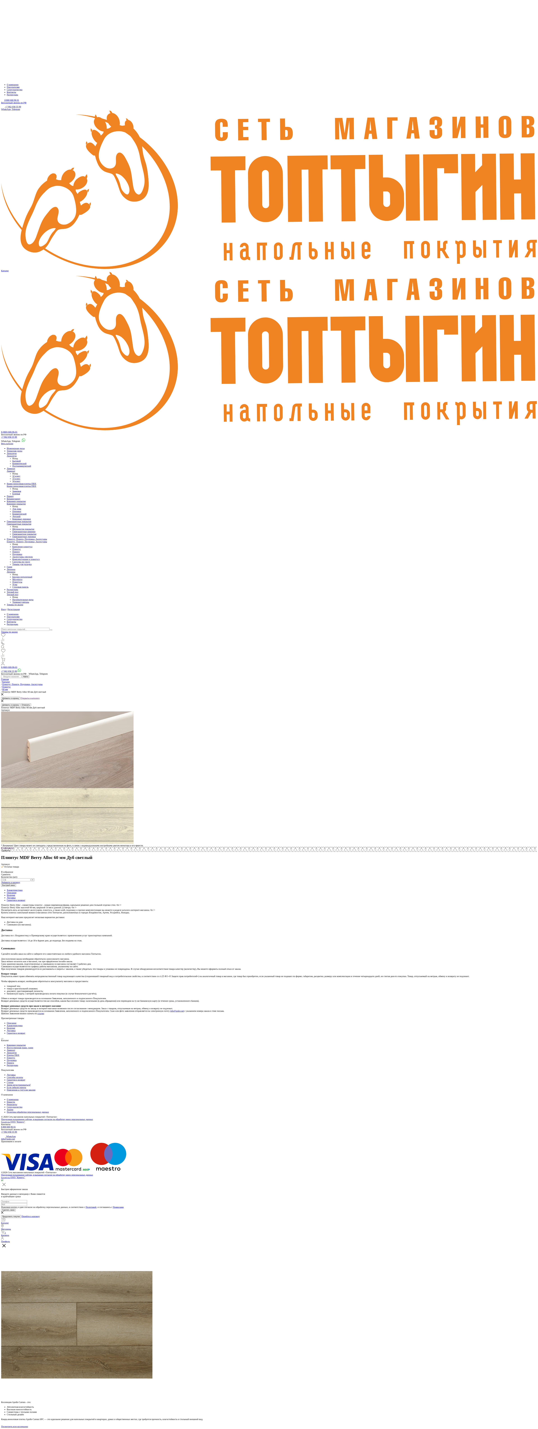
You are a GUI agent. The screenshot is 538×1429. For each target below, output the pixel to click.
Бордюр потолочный (22, 577)
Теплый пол (12, 592)
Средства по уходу (21, 562)
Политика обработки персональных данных (28, 1112)
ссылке (40, 1013)
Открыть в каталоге (30, 698)
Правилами (118, 1207)
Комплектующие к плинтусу (26, 559)
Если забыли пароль (16, 1087)
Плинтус (16, 549)
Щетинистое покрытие (23, 529)
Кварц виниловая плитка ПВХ (21, 483)
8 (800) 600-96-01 (9, 432)
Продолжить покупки (11, 1216)
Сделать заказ (8, 1210)
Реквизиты (12, 1104)
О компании (12, 84)
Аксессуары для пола (22, 557)
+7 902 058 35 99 (9, 437)
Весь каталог (7, 443)
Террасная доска (14, 451)
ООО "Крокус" (13, 1122)
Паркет (10, 496)
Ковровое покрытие (16, 501)
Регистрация (14, 609)
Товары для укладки (22, 564)
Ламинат (11, 468)
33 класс (16, 478)
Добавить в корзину (10, 698)
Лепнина (11, 569)
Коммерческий (19, 463)
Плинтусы (17, 582)
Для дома (16, 509)
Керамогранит (13, 499)
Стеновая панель (20, 587)
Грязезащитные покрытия (19, 521)
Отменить (26, 705)
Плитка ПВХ (13, 1055)
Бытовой (16, 461)
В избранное (7, 848)
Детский (16, 516)
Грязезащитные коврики (23, 531)
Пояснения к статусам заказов (21, 1090)
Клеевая (16, 494)
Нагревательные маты (22, 599)
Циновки (16, 511)
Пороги (16, 552)
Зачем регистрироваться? (19, 1085)
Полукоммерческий (21, 466)
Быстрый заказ (8, 885)
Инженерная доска (16, 448)
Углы (14, 584)
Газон (9, 567)
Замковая (16, 491)
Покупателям (13, 87)
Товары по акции (15, 604)
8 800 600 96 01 (8, 1127)
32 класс (16, 476)
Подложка (17, 554)
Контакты (11, 92)
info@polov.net (177, 1011)
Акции (10, 1109)
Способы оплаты (15, 1077)
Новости (11, 1102)
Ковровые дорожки (21, 519)
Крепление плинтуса (22, 547)
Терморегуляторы (20, 602)
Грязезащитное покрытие (24, 534)
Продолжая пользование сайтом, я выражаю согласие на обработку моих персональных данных (47, 1119)
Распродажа (12, 95)
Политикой (91, 1207)
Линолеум (12, 453)
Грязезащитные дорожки (24, 536)
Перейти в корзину (31, 1216)
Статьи (10, 1082)
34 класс (16, 481)
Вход (3, 609)
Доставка (11, 1075)
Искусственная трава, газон (20, 1047)
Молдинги (17, 579)
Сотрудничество (14, 89)
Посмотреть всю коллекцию (14, 1426)
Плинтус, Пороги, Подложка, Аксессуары (27, 539)
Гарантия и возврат (16, 1080)
